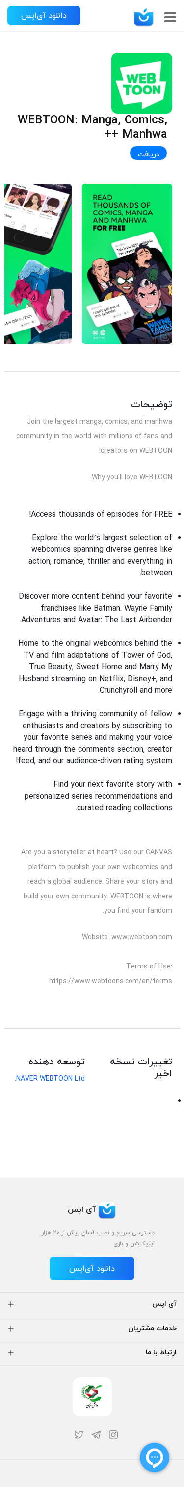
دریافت (148, 154)
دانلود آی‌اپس (44, 15)
